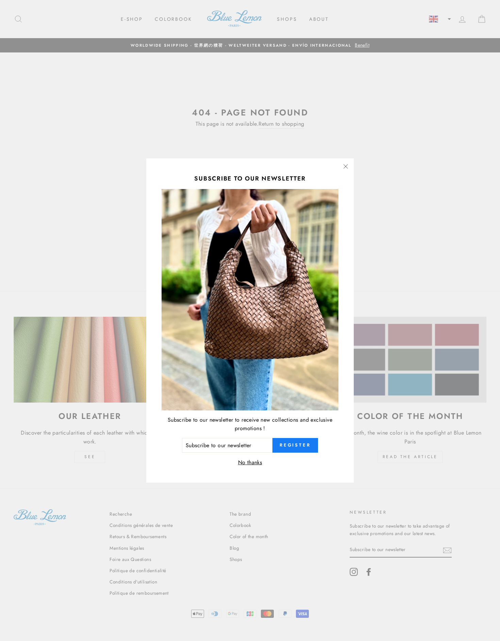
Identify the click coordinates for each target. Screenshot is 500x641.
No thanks (250, 462)
